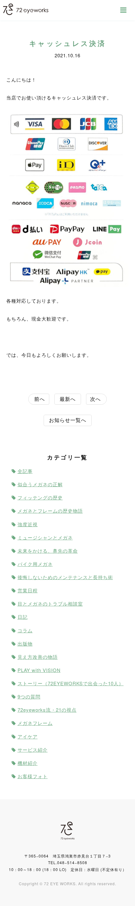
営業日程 (28, 590)
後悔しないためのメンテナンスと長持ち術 (65, 577)
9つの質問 (29, 696)
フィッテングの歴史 (40, 497)
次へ (95, 398)
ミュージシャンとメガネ (45, 537)
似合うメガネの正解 (40, 484)
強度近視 (28, 524)
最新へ (68, 398)
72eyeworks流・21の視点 (47, 709)
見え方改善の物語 (38, 656)
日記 (23, 616)
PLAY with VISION (39, 670)
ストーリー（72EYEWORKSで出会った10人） (71, 683)
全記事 (25, 471)
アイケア (28, 736)
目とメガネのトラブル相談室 (50, 603)
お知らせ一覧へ (67, 420)
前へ (39, 398)
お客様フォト (33, 776)
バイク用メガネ (35, 564)
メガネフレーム (35, 723)
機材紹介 (28, 763)
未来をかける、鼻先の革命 (48, 550)
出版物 (25, 643)
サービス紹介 (33, 749)
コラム (25, 630)
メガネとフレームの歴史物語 (50, 510)
